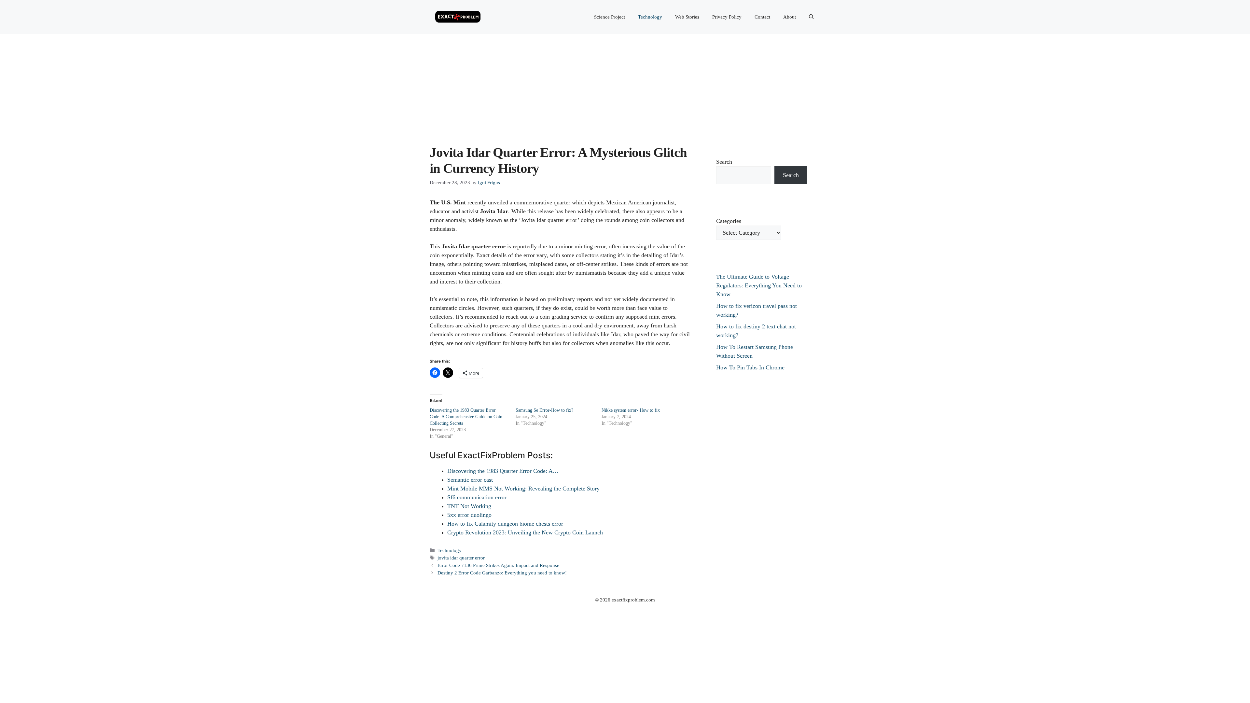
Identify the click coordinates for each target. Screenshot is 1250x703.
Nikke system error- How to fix (631, 410)
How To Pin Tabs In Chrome (750, 367)
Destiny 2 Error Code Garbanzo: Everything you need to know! (502, 572)
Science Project (609, 17)
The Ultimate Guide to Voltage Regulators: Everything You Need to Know (759, 285)
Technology (650, 17)
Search (724, 162)
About (789, 17)
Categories (728, 221)
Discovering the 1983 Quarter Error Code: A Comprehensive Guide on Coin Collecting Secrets (466, 417)
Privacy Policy (727, 17)
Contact (762, 17)
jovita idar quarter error (461, 557)
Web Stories (687, 17)
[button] (811, 17)
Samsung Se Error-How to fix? (544, 410)
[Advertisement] (625, 82)
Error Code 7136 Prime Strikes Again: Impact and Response (498, 565)
